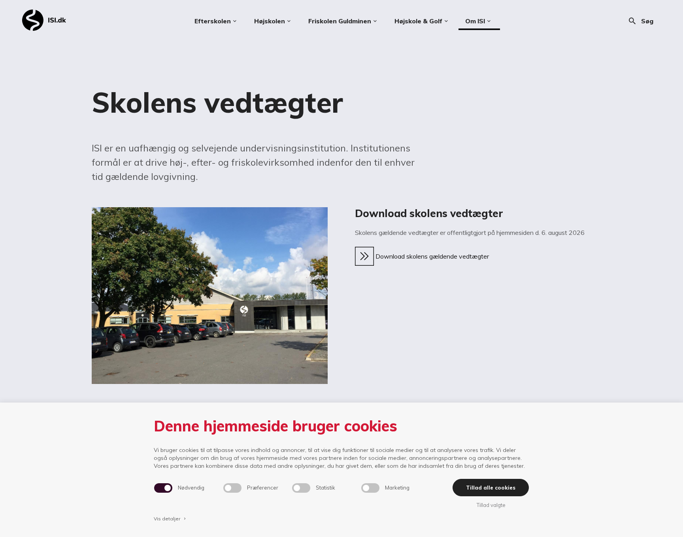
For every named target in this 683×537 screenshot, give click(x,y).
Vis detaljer (170, 519)
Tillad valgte (491, 505)
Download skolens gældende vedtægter (431, 256)
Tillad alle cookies (490, 487)
